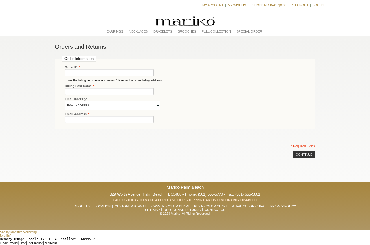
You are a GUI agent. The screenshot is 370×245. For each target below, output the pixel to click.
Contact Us (215, 210)
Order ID (71, 67)
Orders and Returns (182, 210)
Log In (318, 5)
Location (103, 206)
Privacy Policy (283, 206)
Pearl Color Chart (249, 206)
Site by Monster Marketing (18, 232)
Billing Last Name (78, 86)
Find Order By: (76, 99)
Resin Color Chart (211, 206)
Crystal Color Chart (170, 206)
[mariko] (185, 21)
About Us (82, 206)
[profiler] (5, 235)
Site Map (152, 210)
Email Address (76, 114)
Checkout (299, 5)
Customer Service (131, 206)
